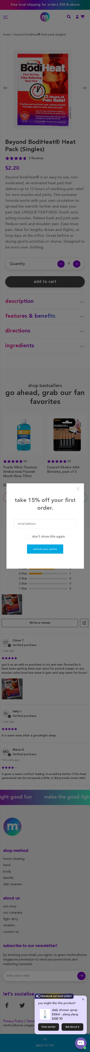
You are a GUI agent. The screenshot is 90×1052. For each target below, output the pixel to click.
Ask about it (72, 1027)
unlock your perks (45, 549)
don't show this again (48, 536)
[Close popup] (83, 999)
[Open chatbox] (81, 1043)
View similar (48, 1027)
